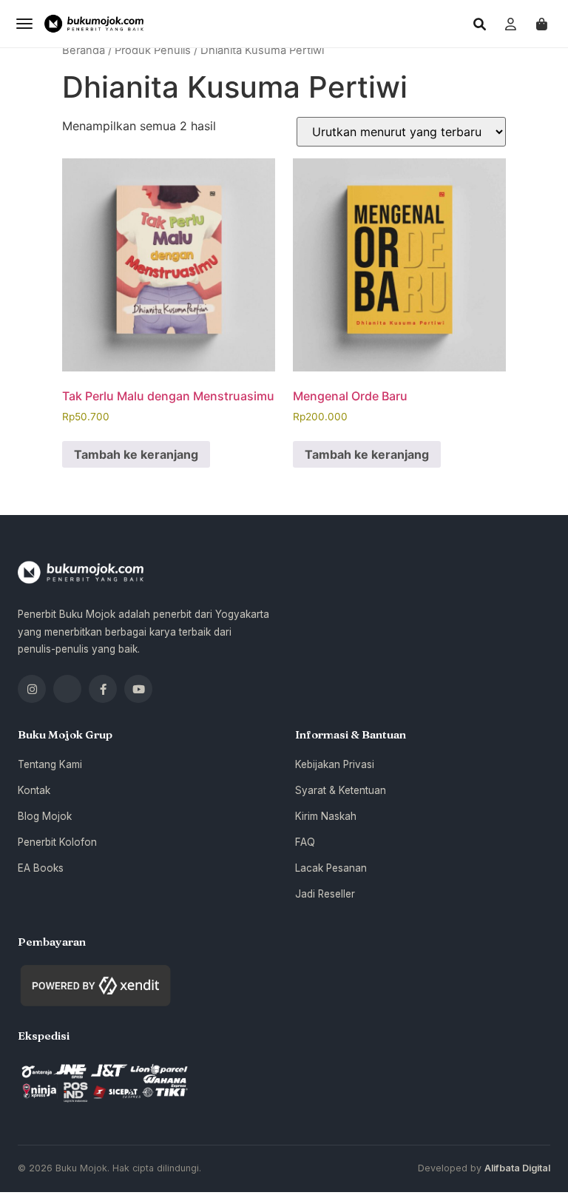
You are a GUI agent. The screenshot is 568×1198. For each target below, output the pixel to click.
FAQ (305, 842)
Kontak (34, 790)
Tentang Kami (50, 764)
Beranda (83, 50)
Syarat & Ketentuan (340, 790)
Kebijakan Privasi (334, 764)
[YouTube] (138, 689)
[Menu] (24, 23)
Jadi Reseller (325, 894)
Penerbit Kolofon (57, 842)
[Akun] (510, 23)
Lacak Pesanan (331, 868)
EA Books (41, 868)
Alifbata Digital (517, 1168)
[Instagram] (32, 689)
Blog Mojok (45, 816)
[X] (67, 689)
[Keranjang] (541, 23)
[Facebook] (103, 689)
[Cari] (479, 23)
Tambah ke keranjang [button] (136, 454)
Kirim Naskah (325, 816)
